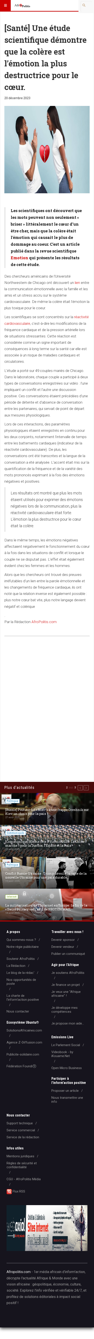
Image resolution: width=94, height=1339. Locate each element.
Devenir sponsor (63, 940)
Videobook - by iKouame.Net (62, 1054)
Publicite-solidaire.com (23, 1054)
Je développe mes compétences (64, 1010)
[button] (80, 787)
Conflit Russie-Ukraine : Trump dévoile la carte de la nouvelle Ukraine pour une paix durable (46, 875)
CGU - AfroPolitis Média (24, 1179)
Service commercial (21, 1130)
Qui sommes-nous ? (21, 940)
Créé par (26, 1316)
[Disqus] (47, 702)
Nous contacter (18, 1011)
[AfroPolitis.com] (22, 5)
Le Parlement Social (65, 1045)
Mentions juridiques (20, 1156)
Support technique (20, 1123)
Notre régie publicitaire (23, 947)
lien (77, 282)
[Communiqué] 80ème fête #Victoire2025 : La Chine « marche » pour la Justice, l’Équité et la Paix (46, 844)
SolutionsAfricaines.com (24, 1030)
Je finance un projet (65, 985)
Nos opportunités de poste (21, 982)
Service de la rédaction (23, 1137)
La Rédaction (16, 966)
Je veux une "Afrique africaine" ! (66, 994)
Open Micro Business (66, 1068)
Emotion (19, 257)
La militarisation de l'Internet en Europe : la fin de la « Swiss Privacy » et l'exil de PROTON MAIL (46, 907)
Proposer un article (65, 1091)
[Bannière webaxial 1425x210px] (47, 1228)
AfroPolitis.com (44, 622)
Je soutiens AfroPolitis (67, 973)
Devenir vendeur (62, 947)
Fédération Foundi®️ (22, 1066)
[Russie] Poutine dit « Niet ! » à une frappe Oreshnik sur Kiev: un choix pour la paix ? (47, 812)
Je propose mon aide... (67, 1023)
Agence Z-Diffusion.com (24, 1042)
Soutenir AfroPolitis (21, 959)
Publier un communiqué (68, 954)
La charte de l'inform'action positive (23, 998)
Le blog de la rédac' (20, 973)
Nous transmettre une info (67, 1100)
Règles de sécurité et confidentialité (22, 1165)
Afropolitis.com (19, 1272)
